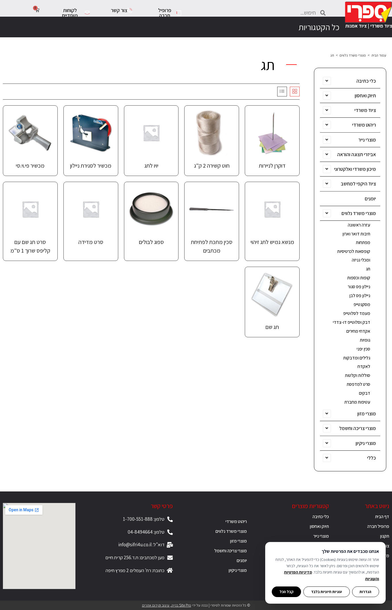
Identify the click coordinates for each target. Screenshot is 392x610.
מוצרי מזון (366, 413)
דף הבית (382, 517)
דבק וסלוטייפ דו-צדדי (351, 322)
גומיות (365, 340)
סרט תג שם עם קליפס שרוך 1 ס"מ (30, 246)
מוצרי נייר (367, 140)
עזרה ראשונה (359, 225)
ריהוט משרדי (364, 125)
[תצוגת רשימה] (282, 91)
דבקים (364, 393)
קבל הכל (287, 591)
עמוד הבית (378, 55)
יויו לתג (151, 165)
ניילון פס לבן (359, 296)
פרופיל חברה (378, 526)
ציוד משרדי (365, 110)
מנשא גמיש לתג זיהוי (272, 242)
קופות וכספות (358, 278)
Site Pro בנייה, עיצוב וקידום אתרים (166, 605)
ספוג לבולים (151, 242)
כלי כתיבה (366, 81)
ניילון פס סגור (359, 287)
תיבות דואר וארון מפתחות (356, 238)
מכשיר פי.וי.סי (30, 165)
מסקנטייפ (362, 304)
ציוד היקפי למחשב (358, 184)
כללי (371, 458)
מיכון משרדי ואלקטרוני (355, 169)
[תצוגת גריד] (295, 91)
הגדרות (365, 591)
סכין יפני (363, 349)
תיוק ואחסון (365, 95)
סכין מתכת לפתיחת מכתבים (211, 246)
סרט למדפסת (358, 384)
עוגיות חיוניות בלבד (326, 591)
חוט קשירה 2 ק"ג (212, 165)
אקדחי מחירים (358, 331)
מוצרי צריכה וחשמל (357, 428)
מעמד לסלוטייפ (356, 313)
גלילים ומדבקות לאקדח (356, 362)
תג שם (272, 327)
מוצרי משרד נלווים (352, 55)
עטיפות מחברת (357, 402)
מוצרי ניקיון (366, 443)
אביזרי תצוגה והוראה (356, 154)
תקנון (384, 536)
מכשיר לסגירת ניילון (90, 165)
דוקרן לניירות (272, 165)
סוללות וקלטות (357, 375)
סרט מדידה (90, 242)
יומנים (370, 198)
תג (368, 269)
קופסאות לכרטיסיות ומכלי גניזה (353, 255)
